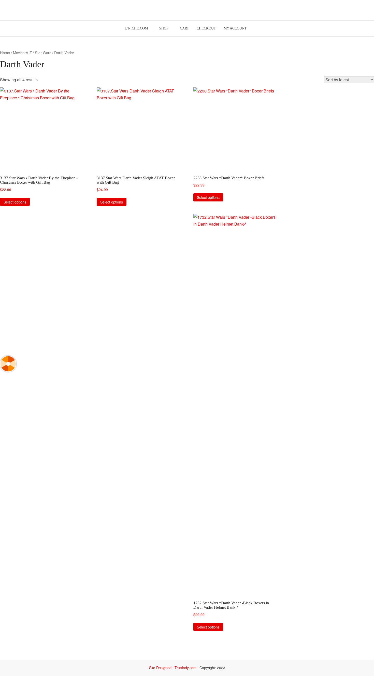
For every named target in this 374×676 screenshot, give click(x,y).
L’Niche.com (136, 28)
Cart (184, 28)
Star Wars (43, 52)
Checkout (206, 28)
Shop (163, 28)
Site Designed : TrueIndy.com (173, 667)
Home (5, 52)
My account (235, 28)
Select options (15, 202)
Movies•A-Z (22, 52)
